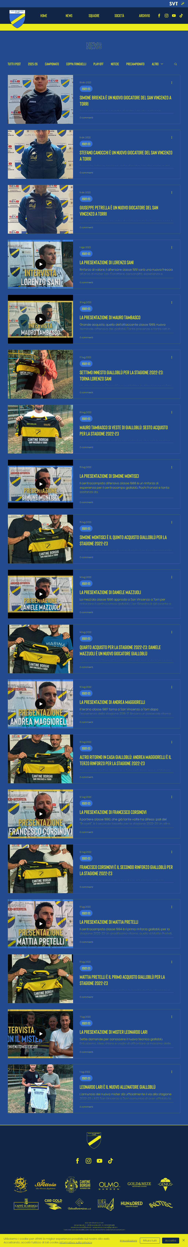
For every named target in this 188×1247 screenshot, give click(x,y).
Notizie (115, 64)
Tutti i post (14, 64)
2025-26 (33, 64)
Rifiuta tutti (150, 1240)
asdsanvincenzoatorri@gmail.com (105, 1227)
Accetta (170, 1240)
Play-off (98, 64)
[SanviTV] (174, 15)
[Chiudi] (183, 1240)
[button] (94, 15)
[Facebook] (159, 15)
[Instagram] (166, 15)
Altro (155, 64)
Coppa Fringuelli (76, 64)
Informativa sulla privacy (75, 1242)
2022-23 (86, 89)
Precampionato (135, 64)
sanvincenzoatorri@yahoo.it (81, 1227)
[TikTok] (181, 15)
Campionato (52, 64)
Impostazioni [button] (128, 1240)
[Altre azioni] (173, 82)
